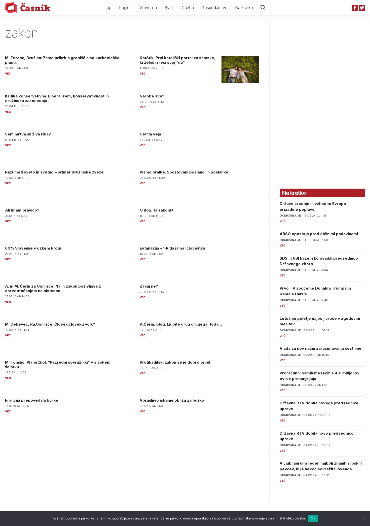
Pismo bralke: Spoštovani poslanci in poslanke (184, 172)
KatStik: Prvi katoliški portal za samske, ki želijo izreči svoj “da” (177, 60)
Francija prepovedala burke (31, 400)
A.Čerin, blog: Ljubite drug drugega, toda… (181, 324)
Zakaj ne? (149, 286)
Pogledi (125, 7)
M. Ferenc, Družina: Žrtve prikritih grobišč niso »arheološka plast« (62, 60)
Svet (168, 7)
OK (313, 518)
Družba (187, 7)
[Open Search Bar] (263, 8)
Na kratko (244, 7)
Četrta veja (150, 134)
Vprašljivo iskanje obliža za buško (172, 400)
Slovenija (148, 7)
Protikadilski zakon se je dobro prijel (175, 362)
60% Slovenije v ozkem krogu (33, 248)
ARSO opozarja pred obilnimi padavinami (319, 233)
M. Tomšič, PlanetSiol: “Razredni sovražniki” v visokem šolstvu (57, 364)
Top (108, 7)
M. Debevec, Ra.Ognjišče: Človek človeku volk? (50, 324)
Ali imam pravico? (22, 210)
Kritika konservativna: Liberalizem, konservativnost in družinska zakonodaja (57, 98)
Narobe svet (152, 96)
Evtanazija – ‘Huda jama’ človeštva (172, 248)
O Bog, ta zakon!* (157, 210)
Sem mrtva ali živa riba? (28, 134)
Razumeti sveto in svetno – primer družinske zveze (54, 172)
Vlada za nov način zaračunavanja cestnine (320, 348)
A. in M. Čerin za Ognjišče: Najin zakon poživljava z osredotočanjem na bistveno (53, 288)
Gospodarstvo (214, 7)
